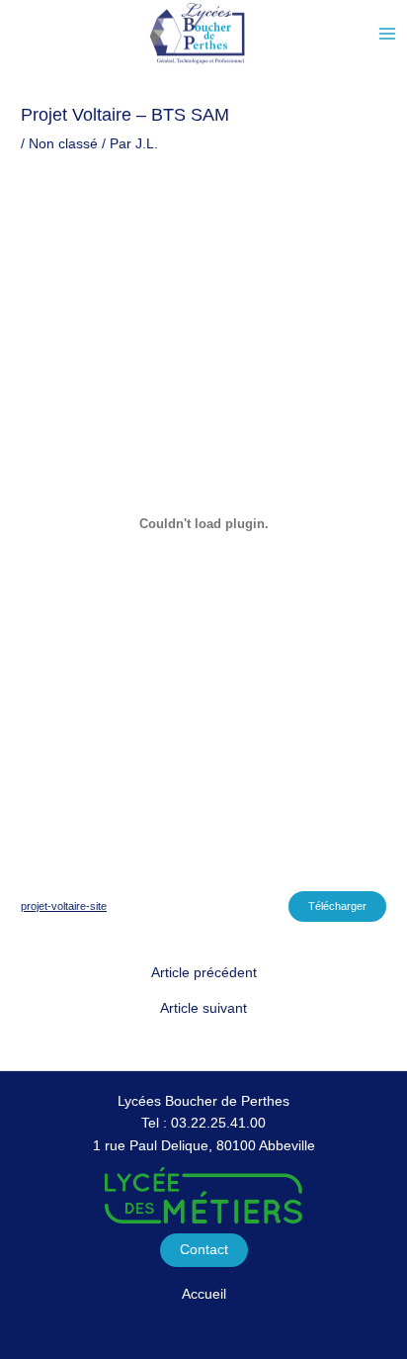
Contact (204, 1249)
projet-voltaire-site (64, 906)
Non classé (63, 143)
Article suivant (203, 1009)
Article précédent (204, 973)
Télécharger (337, 906)
